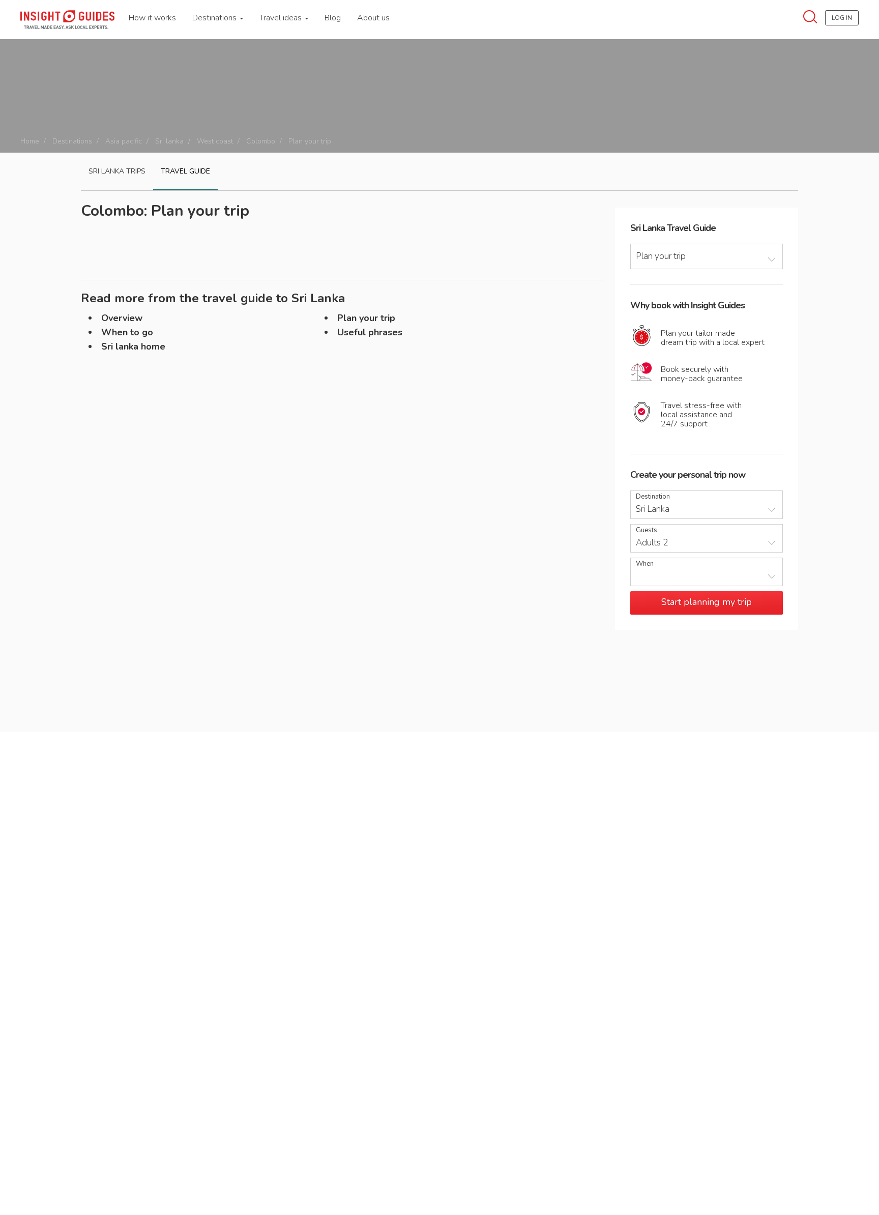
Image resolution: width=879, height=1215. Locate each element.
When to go (127, 332)
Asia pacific (123, 141)
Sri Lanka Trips (117, 171)
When (645, 564)
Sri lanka (169, 141)
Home (29, 141)
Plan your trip (366, 318)
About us (373, 17)
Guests (646, 530)
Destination (653, 497)
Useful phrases (369, 332)
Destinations (215, 17)
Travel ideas (281, 17)
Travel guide (185, 171)
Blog (333, 17)
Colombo (260, 141)
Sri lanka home (133, 346)
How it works (152, 17)
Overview (121, 318)
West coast (215, 141)
